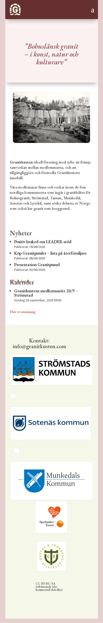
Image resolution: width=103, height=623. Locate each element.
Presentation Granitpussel (37, 264)
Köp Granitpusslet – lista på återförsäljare (50, 253)
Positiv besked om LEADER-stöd (42, 241)
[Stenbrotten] (51, 141)
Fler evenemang (22, 311)
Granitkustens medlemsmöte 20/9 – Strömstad (46, 293)
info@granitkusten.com (39, 346)
